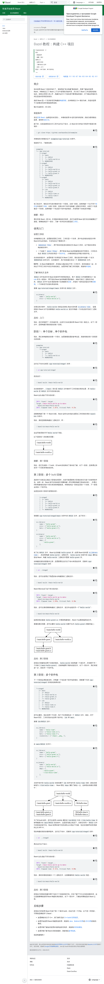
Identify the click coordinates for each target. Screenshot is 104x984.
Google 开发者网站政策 (51, 946)
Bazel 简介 (21, 2)
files (52, 251)
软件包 (62, 253)
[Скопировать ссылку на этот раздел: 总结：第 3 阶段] (50, 890)
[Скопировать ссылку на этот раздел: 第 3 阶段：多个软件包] (60, 675)
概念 (25, 13)
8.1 (96, 76)
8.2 (93, 76)
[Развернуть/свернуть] (45, 50)
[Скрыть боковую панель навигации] (24, 980)
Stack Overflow (72, 971)
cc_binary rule (84, 307)
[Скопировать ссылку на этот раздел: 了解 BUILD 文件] (51, 273)
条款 (31, 980)
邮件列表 (59, 21)
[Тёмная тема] (94, 130)
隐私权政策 (38, 980)
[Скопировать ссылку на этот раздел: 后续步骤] (45, 906)
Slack (68, 968)
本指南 (88, 266)
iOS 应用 (88, 921)
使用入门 (32, 2)
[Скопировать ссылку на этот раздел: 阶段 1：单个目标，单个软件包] (69, 331)
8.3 (90, 76)
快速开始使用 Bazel (11, 8)
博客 (31, 961)
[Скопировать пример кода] (96, 130)
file (45, 245)
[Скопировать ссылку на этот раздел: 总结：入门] (46, 318)
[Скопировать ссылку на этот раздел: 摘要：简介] (46, 215)
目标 (45, 206)
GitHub (91, 2)
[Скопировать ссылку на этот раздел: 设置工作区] (46, 234)
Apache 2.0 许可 (92, 944)
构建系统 (63, 100)
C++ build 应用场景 (71, 917)
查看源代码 (53, 76)
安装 (3, 13)
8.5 (83, 76)
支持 (68, 961)
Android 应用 (78, 921)
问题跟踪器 (70, 965)
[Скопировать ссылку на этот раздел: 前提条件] (44, 113)
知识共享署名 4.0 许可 (61, 944)
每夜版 (65, 76)
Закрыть (84, 30)
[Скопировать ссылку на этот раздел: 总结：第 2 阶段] (50, 659)
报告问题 (39, 76)
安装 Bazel (41, 117)
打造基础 (37, 21)
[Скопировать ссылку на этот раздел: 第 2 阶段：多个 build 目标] (64, 475)
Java (71, 921)
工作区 (75, 222)
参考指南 (72, 931)
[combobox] (60, 2)
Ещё (41, 2)
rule (35, 279)
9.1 (70, 76)
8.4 (87, 76)
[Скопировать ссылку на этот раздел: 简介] (41, 84)
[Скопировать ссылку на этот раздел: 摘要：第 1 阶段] (50, 461)
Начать (95, 30)
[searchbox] (13, 19)
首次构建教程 (14, 13)
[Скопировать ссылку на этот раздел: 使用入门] (45, 229)
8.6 (80, 76)
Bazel (35, 39)
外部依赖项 (78, 927)
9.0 (74, 76)
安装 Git (46, 120)
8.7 (77, 76)
